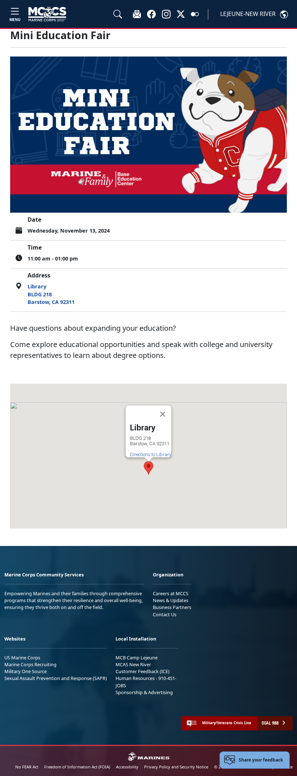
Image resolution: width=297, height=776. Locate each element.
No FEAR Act (26, 766)
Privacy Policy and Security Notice (176, 766)
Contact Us (164, 614)
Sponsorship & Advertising (144, 692)
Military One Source (25, 671)
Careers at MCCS (170, 593)
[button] (151, 14)
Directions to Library (150, 454)
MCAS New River (133, 664)
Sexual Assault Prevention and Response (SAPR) (55, 678)
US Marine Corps (22, 657)
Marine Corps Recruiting (30, 664)
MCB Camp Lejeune (137, 657)
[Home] (47, 14)
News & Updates (170, 600)
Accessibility (127, 766)
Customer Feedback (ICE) (143, 671)
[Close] (162, 414)
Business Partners (172, 607)
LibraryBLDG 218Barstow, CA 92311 (51, 294)
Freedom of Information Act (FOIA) (77, 766)
